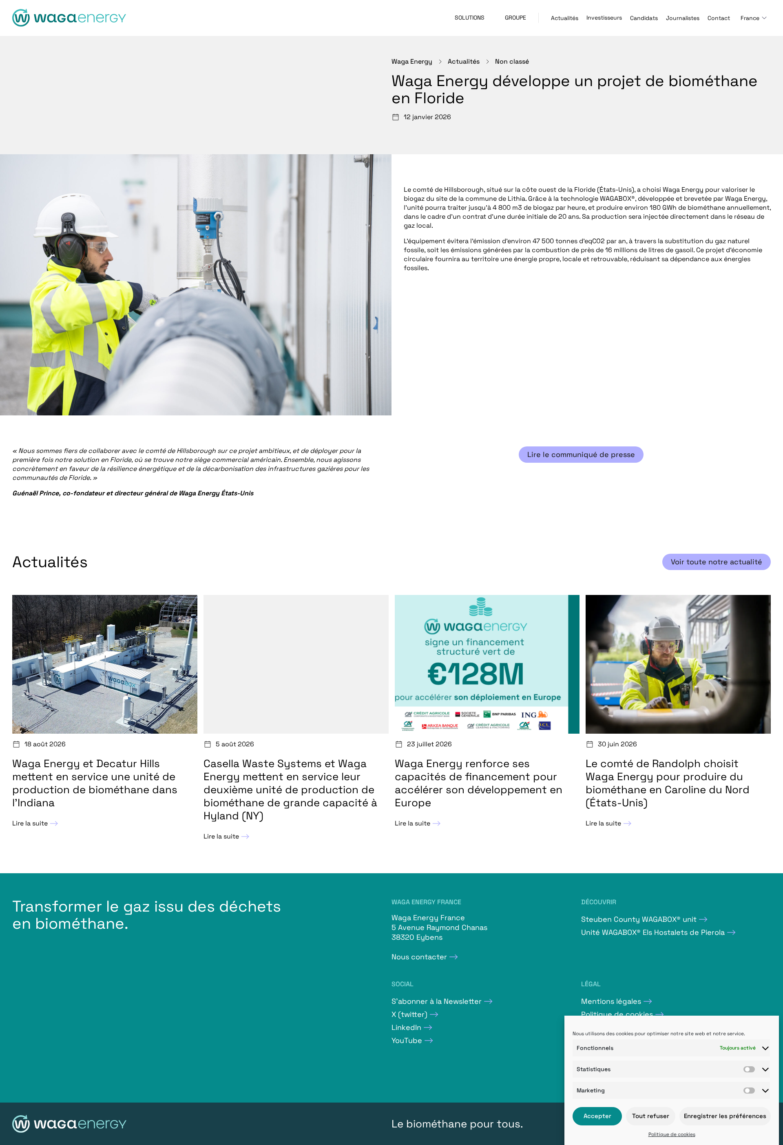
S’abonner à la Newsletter (437, 1001)
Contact (719, 18)
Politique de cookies (671, 1134)
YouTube (407, 1040)
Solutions (469, 17)
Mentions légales (611, 1001)
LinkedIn (406, 1027)
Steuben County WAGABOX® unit (639, 919)
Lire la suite (30, 823)
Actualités (564, 18)
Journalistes (682, 18)
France (750, 18)
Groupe (515, 17)
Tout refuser (650, 1116)
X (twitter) (409, 1014)
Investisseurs (604, 17)
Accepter (597, 1116)
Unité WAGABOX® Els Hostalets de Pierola (653, 932)
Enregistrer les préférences (725, 1116)
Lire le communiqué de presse (581, 454)
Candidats (644, 18)
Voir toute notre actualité (716, 561)
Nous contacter (419, 956)
